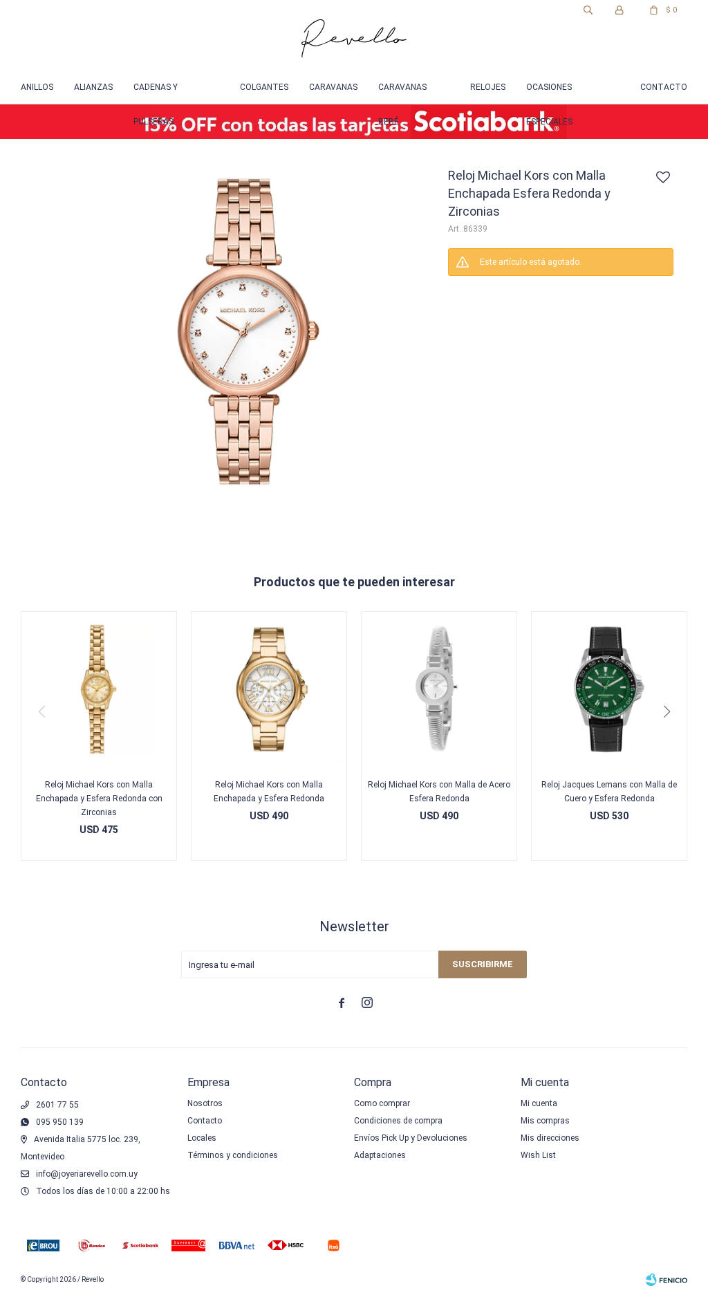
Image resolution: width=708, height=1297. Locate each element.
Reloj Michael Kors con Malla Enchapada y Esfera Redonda (269, 791)
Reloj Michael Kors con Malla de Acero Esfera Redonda (439, 791)
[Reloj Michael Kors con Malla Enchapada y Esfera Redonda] (269, 689)
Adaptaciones (380, 1155)
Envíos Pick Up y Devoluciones (410, 1138)
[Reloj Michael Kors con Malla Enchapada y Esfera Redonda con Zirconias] (99, 689)
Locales (201, 1138)
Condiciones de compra (398, 1121)
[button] (587, 10)
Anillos (37, 87)
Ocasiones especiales (549, 93)
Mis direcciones (550, 1138)
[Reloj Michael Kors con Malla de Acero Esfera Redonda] (439, 689)
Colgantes (264, 87)
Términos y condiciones (232, 1155)
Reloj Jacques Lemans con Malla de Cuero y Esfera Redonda (609, 791)
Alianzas (93, 87)
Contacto (663, 87)
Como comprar (382, 1103)
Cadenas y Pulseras (155, 93)
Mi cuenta (539, 1103)
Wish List (538, 1155)
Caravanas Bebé (402, 93)
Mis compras (545, 1121)
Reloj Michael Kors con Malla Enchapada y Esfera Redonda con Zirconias (99, 798)
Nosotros (205, 1103)
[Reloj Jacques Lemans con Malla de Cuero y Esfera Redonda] (609, 689)
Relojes (487, 87)
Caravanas (333, 87)
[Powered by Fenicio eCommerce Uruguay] (666, 1279)
